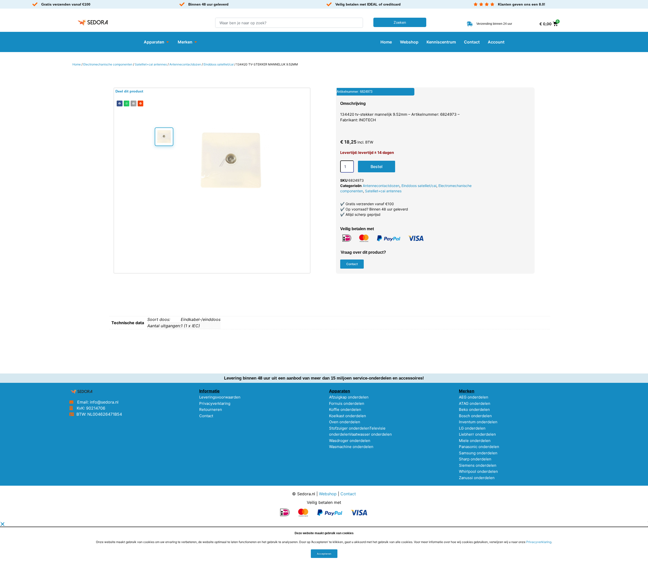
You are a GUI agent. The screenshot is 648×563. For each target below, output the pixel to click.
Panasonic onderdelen (479, 446)
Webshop (328, 493)
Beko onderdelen (474, 409)
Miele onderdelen (475, 440)
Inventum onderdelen (478, 421)
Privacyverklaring (214, 403)
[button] (120, 103)
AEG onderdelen (473, 397)
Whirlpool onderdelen (478, 471)
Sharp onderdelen (475, 459)
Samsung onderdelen (478, 453)
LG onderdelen (472, 428)
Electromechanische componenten (107, 64)
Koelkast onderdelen (347, 415)
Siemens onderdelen (477, 465)
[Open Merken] (196, 42)
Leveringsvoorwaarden (219, 397)
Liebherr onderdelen (477, 434)
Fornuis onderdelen (346, 403)
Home (76, 64)
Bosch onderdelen (475, 415)
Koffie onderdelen (345, 409)
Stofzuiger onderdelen (349, 428)
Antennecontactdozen (185, 64)
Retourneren (210, 409)
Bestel (376, 166)
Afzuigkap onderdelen (349, 397)
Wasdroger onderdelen (349, 440)
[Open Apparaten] (168, 42)
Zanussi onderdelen (477, 477)
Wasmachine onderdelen (351, 446)
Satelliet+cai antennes (151, 64)
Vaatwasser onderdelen (371, 434)
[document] (324, 542)
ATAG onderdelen (474, 403)
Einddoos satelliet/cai (219, 64)
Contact (206, 415)
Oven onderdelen (344, 421)
